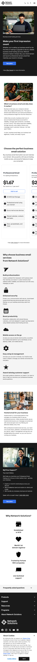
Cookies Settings (11, 658)
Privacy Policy (6, 653)
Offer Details (14, 242)
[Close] (34, 636)
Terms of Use (26, 638)
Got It (24, 658)
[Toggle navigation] (34, 3)
